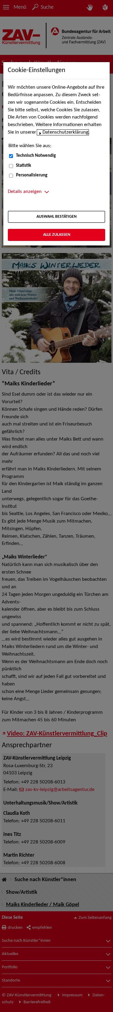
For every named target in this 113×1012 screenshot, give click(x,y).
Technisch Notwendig (36, 155)
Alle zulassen (56, 234)
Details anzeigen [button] (25, 191)
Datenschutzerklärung (65, 132)
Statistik (23, 165)
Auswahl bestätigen (56, 216)
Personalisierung (31, 175)
